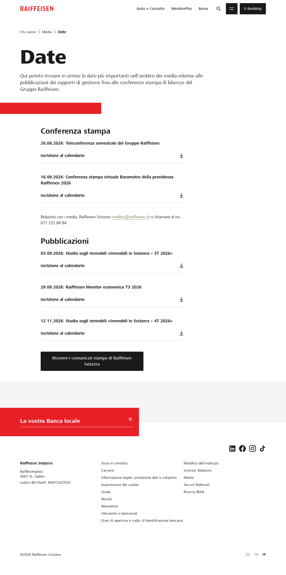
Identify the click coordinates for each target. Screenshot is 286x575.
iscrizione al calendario (62, 155)
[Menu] (232, 8)
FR (256, 554)
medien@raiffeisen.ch (131, 216)
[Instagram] (252, 448)
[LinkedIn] (232, 448)
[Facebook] (242, 448)
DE (248, 554)
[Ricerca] (218, 8)
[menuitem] (150, 8)
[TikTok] (262, 448)
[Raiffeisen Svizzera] (36, 8)
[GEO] (130, 419)
